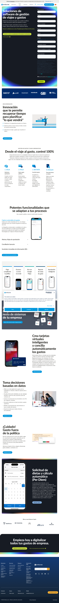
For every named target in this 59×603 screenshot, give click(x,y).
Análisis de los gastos (4, 574)
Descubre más (48, 1)
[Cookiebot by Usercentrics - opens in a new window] (47, 292)
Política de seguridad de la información (29, 577)
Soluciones (13, 4)
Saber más (20, 5)
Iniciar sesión (40, 4)
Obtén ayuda (11, 593)
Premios (19, 566)
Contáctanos (3, 593)
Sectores (25, 4)
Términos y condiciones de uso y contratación (29, 581)
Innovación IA (12, 566)
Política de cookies (28, 572)
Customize (29, 309)
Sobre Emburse (21, 565)
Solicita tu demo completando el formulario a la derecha (17, 34)
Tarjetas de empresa (3, 576)
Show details (49, 305)
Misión (19, 568)
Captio (2, 565)
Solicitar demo (7, 138)
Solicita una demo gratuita (20, 548)
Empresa (31, 4)
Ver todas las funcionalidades (10, 255)
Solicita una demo (49, 4)
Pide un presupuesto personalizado (37, 548)
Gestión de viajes (3, 571)
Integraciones (12, 568)
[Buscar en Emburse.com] (35, 4)
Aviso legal (28, 566)
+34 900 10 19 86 (53, 592)
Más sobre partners (11, 570)
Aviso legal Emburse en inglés (28, 569)
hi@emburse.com (21, 593)
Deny (13, 309)
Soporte (11, 575)
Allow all (46, 309)
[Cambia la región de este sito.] (56, 4)
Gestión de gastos (3, 569)
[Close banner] (54, 292)
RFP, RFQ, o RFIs (11, 573)
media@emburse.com (30, 593)
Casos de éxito (12, 565)
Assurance (3, 566)
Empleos (19, 570)
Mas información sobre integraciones (12, 322)
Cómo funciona (37, 371)
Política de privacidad (28, 575)
